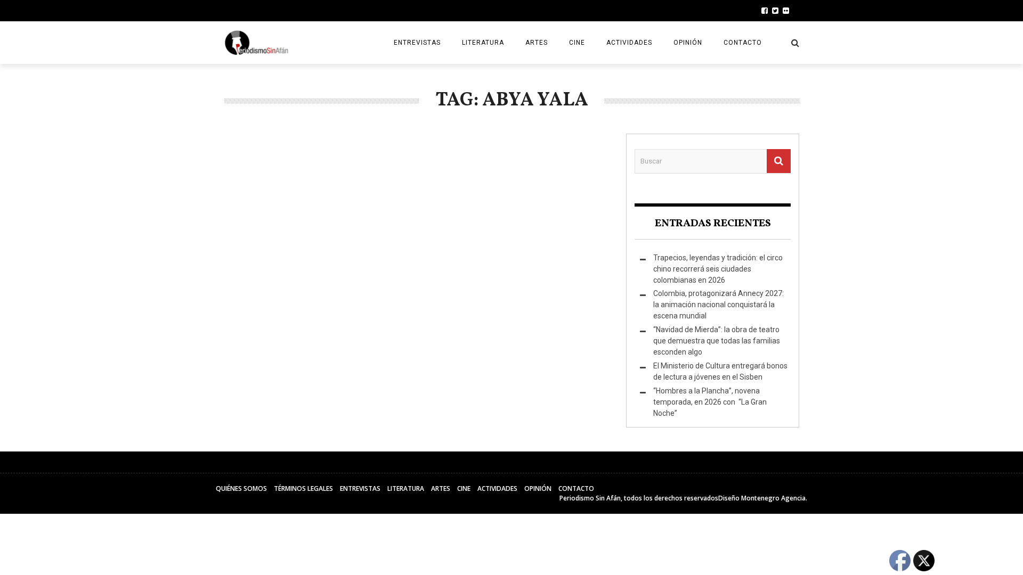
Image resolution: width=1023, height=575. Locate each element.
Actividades (629, 42)
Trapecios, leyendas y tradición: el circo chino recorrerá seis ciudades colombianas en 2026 (718, 268)
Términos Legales (303, 488)
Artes (536, 42)
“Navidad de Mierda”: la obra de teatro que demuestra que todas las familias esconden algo (716, 340)
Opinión (687, 42)
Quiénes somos (241, 488)
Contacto (743, 42)
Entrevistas (417, 42)
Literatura (483, 42)
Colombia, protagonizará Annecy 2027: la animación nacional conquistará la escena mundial (718, 304)
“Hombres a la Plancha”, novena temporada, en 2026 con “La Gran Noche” (710, 402)
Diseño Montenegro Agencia (762, 498)
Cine (577, 42)
